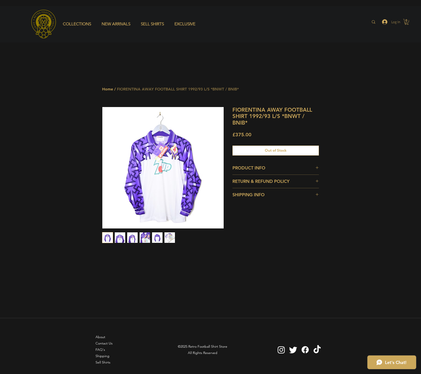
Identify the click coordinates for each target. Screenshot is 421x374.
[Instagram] (281, 349)
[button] (78, 24)
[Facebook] (305, 349)
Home (107, 89)
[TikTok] (317, 349)
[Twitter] (293, 349)
